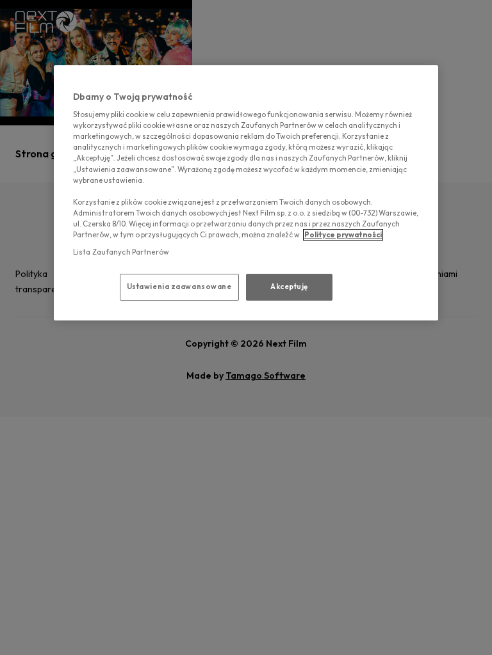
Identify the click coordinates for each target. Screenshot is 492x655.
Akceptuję (289, 286)
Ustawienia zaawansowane (179, 286)
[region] (246, 192)
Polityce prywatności (343, 234)
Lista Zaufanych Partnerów (121, 252)
